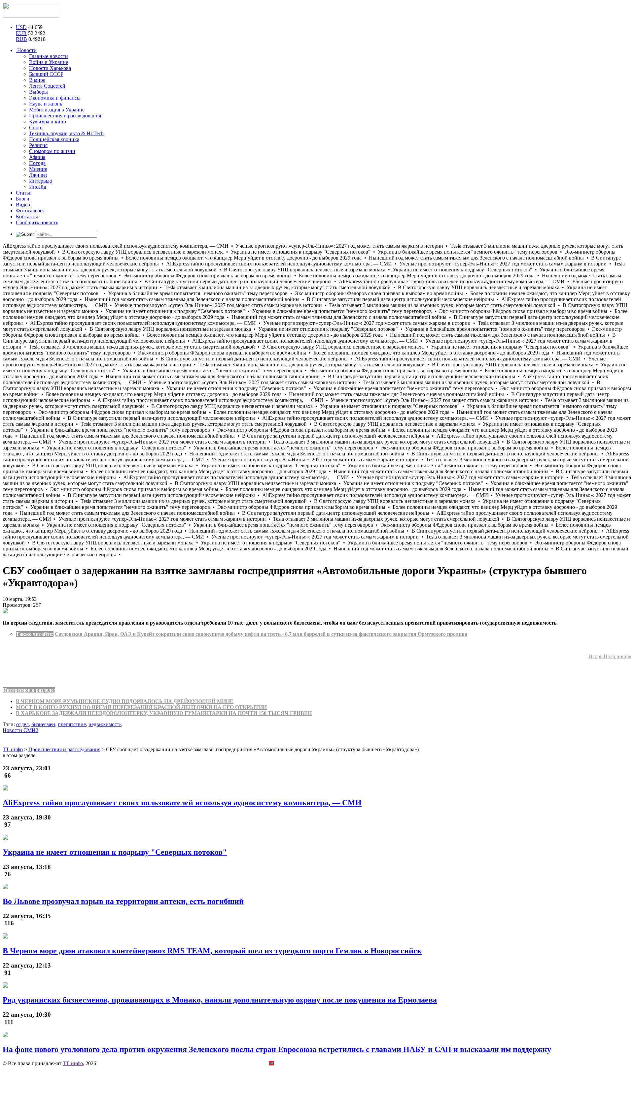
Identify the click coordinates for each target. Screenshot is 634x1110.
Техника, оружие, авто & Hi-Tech (66, 133)
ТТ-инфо (73, 1063)
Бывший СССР (46, 74)
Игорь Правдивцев (609, 656)
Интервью (40, 181)
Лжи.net (38, 175)
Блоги (22, 198)
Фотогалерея (30, 210)
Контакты (27, 216)
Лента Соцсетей (47, 86)
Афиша (37, 157)
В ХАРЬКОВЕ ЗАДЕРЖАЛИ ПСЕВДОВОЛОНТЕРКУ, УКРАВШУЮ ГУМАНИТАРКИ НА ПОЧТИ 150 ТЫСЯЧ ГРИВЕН (164, 713)
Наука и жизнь (45, 104)
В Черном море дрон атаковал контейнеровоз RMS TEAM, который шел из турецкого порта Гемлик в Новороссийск (212, 950)
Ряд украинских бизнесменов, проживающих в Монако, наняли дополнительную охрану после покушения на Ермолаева (220, 1000)
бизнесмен (43, 724)
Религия (38, 145)
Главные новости (48, 56)
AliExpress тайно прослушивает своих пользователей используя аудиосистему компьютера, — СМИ (182, 802)
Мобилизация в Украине (57, 109)
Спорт (36, 127)
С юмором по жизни (52, 151)
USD (21, 27)
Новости (26, 50)
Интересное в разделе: (29, 690)
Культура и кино (47, 121)
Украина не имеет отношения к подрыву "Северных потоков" (115, 852)
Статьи (24, 193)
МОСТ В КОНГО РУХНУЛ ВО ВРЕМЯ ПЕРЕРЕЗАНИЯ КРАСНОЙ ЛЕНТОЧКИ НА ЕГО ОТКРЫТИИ (141, 707)
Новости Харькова (50, 68)
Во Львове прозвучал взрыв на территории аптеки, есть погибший (123, 901)
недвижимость (105, 724)
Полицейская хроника (54, 139)
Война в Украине (48, 62)
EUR (21, 33)
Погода (37, 163)
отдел (22, 724)
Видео (23, 204)
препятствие (72, 724)
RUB (21, 39)
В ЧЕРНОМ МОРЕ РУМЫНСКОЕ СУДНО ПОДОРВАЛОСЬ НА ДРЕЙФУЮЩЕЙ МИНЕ (124, 701)
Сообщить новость (37, 222)
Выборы (38, 92)
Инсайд (37, 187)
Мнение (38, 169)
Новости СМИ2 (20, 730)
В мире (37, 80)
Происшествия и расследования (65, 115)
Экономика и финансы (55, 98)
